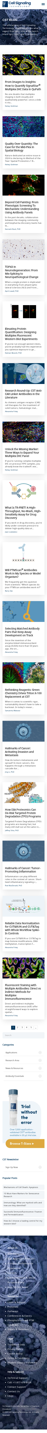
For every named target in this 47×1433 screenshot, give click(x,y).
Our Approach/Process (21, 1258)
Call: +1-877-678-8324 (19, 1382)
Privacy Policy (15, 1349)
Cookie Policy (15, 1353)
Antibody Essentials (15, 1076)
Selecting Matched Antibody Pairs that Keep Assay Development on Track (22, 632)
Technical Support (18, 1377)
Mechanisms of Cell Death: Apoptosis (21, 1187)
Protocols (13, 1306)
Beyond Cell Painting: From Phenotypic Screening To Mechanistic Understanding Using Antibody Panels (22, 207)
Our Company (16, 1254)
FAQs (10, 1395)
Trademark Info (16, 1344)
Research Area (12, 1060)
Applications (11, 1052)
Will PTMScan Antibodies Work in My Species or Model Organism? (23, 573)
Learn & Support (17, 1302)
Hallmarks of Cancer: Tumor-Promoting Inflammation (22, 869)
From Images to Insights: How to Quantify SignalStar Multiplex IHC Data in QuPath (23, 85)
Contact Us (14, 1391)
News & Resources (14, 1068)
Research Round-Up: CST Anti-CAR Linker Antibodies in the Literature (23, 394)
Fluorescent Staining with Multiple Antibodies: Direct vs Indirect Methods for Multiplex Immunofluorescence (23, 991)
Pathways (13, 1311)
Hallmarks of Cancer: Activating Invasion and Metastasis (19, 751)
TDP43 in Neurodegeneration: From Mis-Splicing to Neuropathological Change (21, 272)
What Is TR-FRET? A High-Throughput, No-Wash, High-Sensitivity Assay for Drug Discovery (23, 513)
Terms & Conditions (19, 1358)
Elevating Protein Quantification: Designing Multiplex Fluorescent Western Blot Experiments (21, 334)
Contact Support (17, 1386)
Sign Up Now (12, 1167)
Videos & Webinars (18, 1329)
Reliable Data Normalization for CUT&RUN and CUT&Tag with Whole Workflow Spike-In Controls (22, 928)
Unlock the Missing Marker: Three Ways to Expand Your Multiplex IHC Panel (22, 452)
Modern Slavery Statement (22, 1362)
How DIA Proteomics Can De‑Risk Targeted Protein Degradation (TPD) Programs (23, 813)
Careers (12, 1272)
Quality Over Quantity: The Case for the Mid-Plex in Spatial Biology (21, 147)
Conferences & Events (20, 1315)
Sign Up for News (18, 1287)
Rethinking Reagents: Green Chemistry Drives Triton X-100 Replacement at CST (23, 693)
